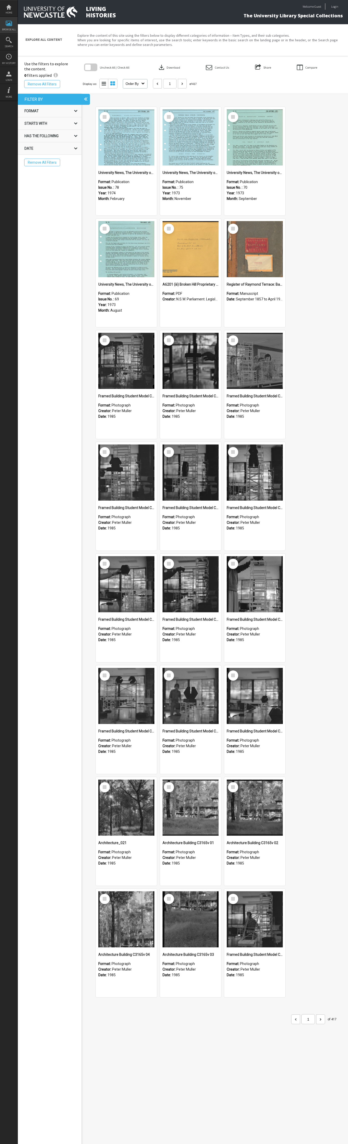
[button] (217, 67)
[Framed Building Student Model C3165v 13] (126, 361)
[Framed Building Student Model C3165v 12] (191, 361)
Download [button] (169, 67)
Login (9, 80)
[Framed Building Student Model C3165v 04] (126, 696)
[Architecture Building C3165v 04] (126, 919)
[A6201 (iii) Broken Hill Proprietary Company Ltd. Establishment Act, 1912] (191, 249)
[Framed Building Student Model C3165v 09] (191, 472)
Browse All (9, 29)
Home (9, 12)
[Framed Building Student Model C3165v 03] (191, 696)
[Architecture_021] (126, 808)
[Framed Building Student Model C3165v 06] (191, 584)
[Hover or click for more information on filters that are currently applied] (55, 75)
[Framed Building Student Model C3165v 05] (255, 584)
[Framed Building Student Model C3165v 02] (255, 696)
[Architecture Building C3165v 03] (191, 919)
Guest (317, 6)
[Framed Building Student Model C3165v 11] (255, 361)
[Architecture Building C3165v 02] (255, 808)
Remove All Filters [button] (42, 84)
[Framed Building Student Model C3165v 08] (255, 472)
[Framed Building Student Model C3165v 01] (255, 919)
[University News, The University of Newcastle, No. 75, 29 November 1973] (191, 137)
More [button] (9, 96)
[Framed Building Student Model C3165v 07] (126, 584)
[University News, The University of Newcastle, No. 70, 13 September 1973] (255, 137)
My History (9, 63)
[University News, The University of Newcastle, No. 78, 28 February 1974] (126, 137)
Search (9, 46)
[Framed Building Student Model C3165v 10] (126, 472)
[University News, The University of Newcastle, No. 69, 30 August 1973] (126, 249)
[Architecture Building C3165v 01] (191, 808)
